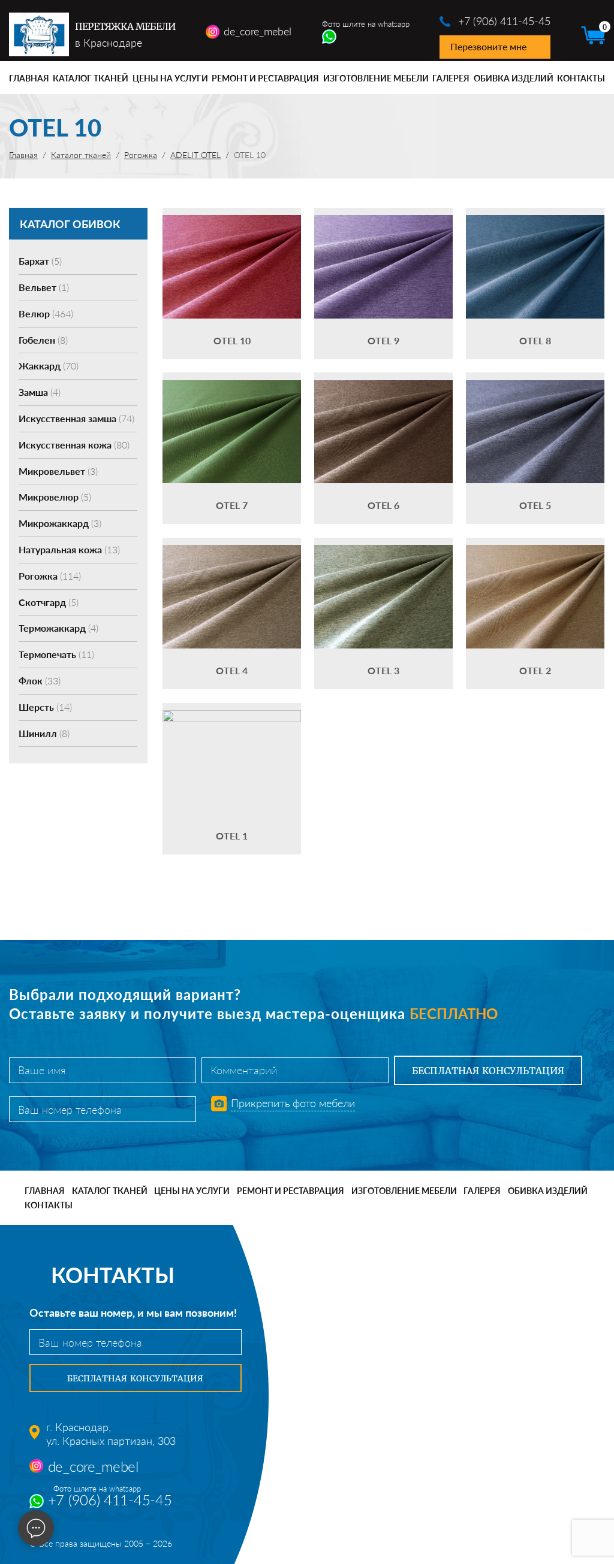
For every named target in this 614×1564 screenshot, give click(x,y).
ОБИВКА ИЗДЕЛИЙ (513, 78)
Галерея (450, 78)
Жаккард (49, 365)
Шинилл (44, 733)
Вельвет (44, 287)
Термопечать (56, 654)
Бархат (40, 260)
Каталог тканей (90, 78)
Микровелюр (55, 496)
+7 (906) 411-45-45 (504, 21)
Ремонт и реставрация (265, 78)
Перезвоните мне (488, 46)
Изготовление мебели (376, 78)
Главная (29, 78)
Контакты (581, 78)
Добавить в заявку (232, 283)
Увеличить (232, 248)
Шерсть (45, 707)
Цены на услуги (170, 78)
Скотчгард (49, 602)
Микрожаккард (60, 523)
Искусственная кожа (74, 444)
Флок (40, 680)
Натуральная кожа (69, 549)
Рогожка (50, 575)
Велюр (46, 313)
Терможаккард (58, 628)
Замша (40, 392)
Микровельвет (58, 471)
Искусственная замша (76, 418)
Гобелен (43, 339)
